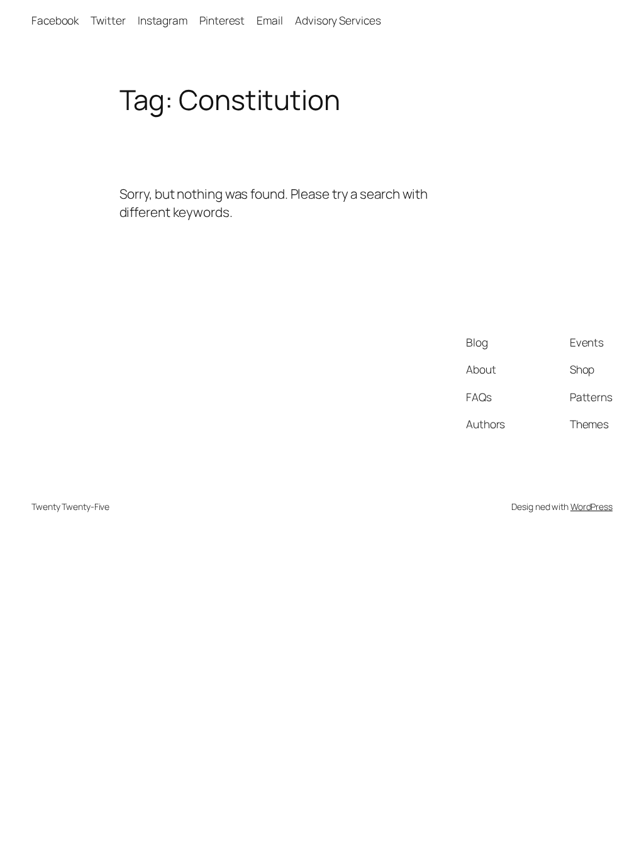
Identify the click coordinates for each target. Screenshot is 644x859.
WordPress (591, 507)
